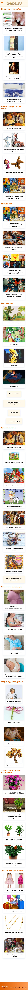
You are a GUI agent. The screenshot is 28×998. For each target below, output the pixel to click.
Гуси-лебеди (14, 344)
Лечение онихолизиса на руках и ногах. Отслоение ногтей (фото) (14, 30)
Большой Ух (14, 365)
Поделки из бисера (14, 722)
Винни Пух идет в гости (14, 323)
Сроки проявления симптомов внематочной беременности (14, 675)
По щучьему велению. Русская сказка (14, 549)
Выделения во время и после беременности (14, 652)
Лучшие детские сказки (14, 128)
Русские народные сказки (14, 571)
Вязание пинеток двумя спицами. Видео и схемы (14, 100)
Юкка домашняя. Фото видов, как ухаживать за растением (14, 840)
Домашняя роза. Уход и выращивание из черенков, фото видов (14, 863)
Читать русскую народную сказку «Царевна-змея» (14, 579)
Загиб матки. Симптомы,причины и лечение (14, 607)
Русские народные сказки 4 (14, 485)
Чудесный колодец (14, 421)
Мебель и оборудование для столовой (14, 955)
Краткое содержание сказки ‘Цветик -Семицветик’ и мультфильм (14, 296)
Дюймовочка (14, 386)
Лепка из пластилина (14, 743)
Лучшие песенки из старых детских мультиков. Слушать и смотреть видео (14, 272)
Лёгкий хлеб (14, 412)
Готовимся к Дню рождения (14, 911)
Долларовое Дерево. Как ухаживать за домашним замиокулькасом (14, 816)
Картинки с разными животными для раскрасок (14, 150)
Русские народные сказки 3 (14, 506)
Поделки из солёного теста (14, 765)
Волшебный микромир (14, 701)
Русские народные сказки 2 (14, 527)
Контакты (5, 987)
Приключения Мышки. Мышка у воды (14, 403)
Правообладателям (18, 987)
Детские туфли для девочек (14, 890)
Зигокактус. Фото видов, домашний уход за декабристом (14, 793)
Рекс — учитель (14, 393)
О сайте (10, 987)
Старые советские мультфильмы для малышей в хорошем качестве (14, 196)
